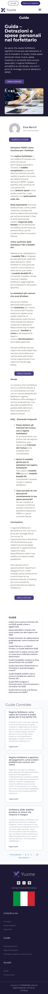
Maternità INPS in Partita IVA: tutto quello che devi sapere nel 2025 (23, 632)
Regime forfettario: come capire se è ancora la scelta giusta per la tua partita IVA (23, 714)
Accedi (7, 962)
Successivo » (24, 857)
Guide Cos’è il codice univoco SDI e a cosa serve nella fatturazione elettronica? (23, 654)
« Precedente (15, 855)
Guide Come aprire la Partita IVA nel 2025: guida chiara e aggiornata (23, 624)
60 (37, 855)
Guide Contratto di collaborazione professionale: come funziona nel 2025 (24, 640)
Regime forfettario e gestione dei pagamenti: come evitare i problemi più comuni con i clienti (24, 761)
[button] (40, 9)
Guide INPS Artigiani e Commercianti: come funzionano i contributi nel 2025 (24, 684)
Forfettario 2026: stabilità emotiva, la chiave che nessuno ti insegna (21, 812)
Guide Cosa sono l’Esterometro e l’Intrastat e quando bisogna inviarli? (23, 668)
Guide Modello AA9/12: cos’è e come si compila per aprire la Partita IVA (22, 676)
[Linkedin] (29, 883)
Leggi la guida (13, 746)
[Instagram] (24, 883)
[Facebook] (18, 883)
